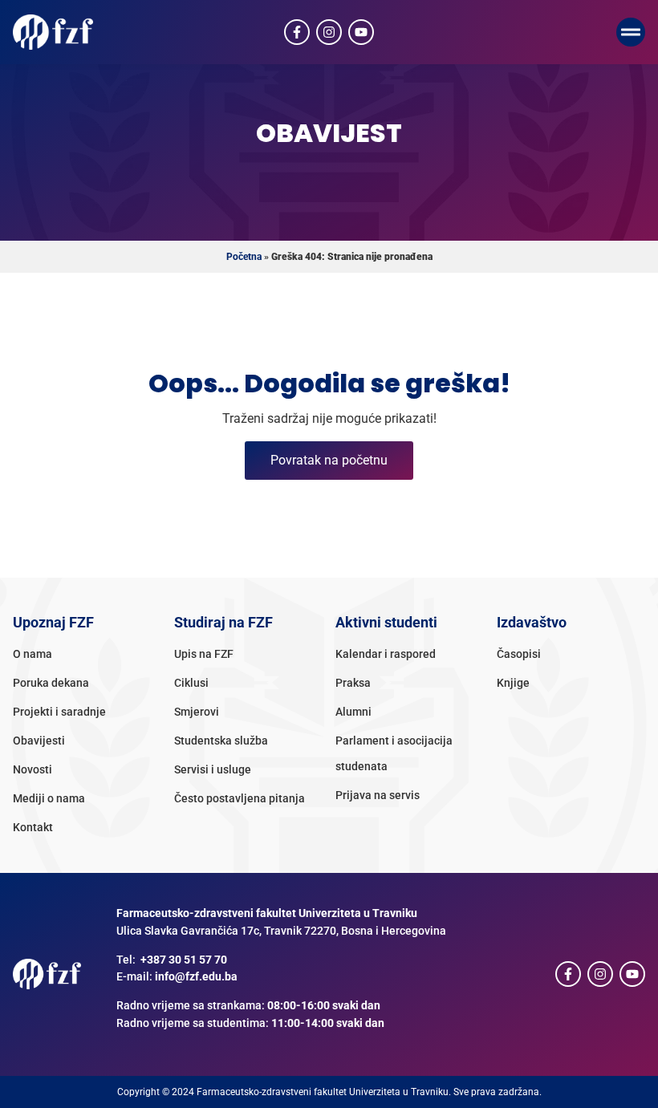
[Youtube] (361, 32)
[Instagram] (329, 32)
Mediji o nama (49, 799)
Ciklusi (191, 683)
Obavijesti (39, 741)
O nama (32, 654)
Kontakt (33, 827)
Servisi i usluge (212, 770)
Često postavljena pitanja (239, 799)
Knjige (513, 683)
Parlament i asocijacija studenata (394, 753)
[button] (630, 32)
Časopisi (519, 654)
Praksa (353, 683)
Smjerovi (196, 712)
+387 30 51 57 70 (183, 960)
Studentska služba (221, 741)
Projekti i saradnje (59, 712)
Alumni (353, 712)
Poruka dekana (51, 683)
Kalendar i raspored (385, 654)
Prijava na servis (377, 795)
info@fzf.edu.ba (196, 977)
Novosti (32, 770)
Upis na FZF (204, 654)
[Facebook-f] (297, 32)
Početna (244, 256)
